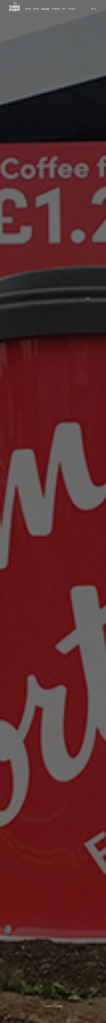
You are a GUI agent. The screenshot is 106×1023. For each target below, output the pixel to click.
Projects (56, 9)
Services (46, 9)
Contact (71, 9)
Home (28, 9)
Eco (63, 9)
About (36, 9)
